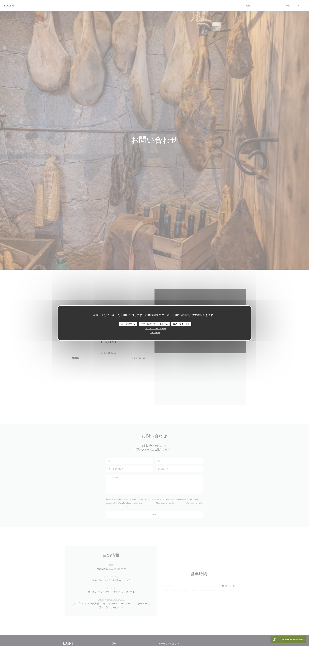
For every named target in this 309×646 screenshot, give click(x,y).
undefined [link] (155, 332)
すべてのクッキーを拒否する (154, 323)
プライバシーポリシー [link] (155, 328)
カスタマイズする (181, 323)
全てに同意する (128, 323)
